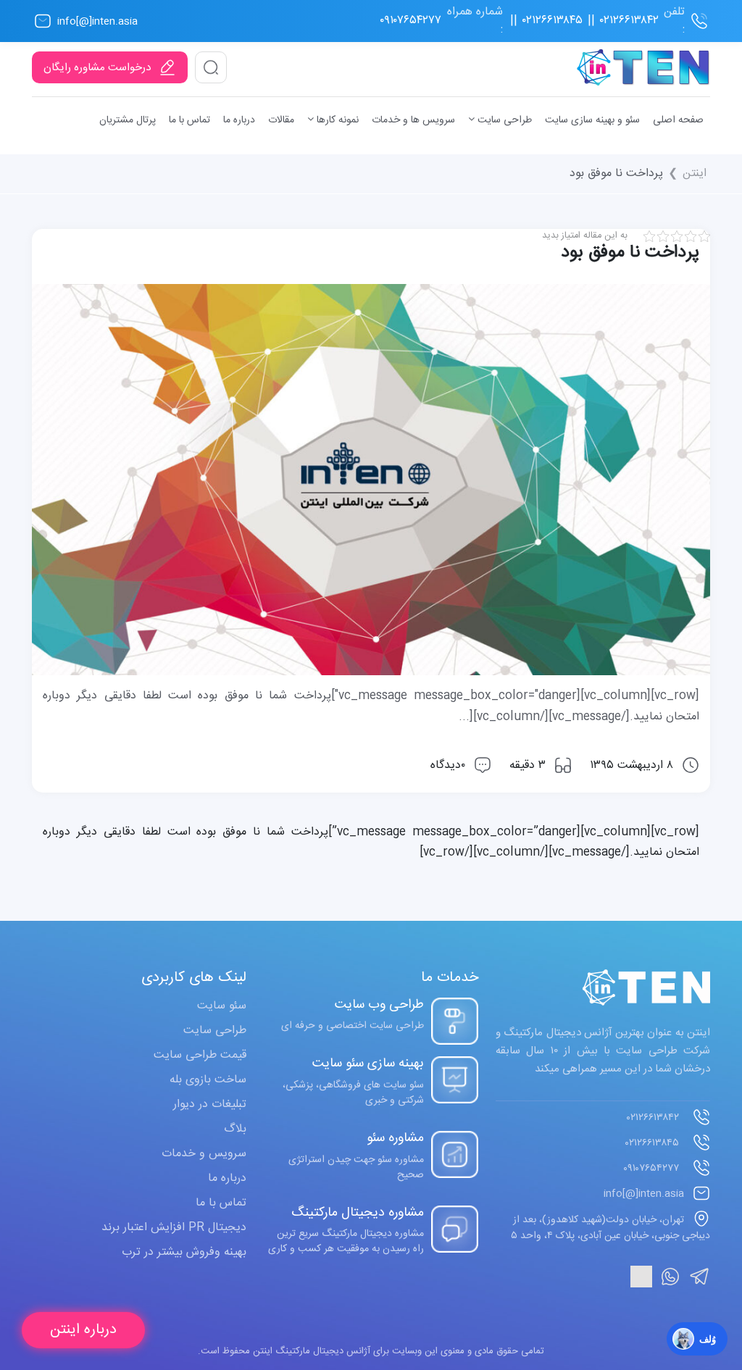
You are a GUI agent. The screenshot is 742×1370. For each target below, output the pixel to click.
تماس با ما (189, 120)
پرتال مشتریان (127, 120)
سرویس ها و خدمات (413, 120)
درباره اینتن (83, 1330)
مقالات (281, 120)
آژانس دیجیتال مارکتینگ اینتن (310, 1351)
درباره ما (239, 120)
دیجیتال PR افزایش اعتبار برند (173, 1227)
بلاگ (235, 1129)
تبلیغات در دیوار (209, 1104)
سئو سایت (221, 1006)
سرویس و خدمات (204, 1154)
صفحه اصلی (678, 120)
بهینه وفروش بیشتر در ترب (184, 1252)
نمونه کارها (336, 120)
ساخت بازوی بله (208, 1080)
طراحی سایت (503, 120)
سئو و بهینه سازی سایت (592, 120)
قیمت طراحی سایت (200, 1055)
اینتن (694, 174)
